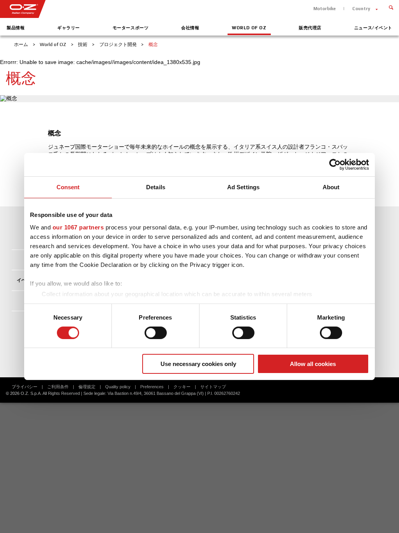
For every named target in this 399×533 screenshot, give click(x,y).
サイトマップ (213, 386)
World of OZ (249, 27)
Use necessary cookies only (198, 364)
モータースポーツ (131, 27)
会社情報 (190, 27)
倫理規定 (86, 386)
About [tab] (331, 187)
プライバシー (24, 386)
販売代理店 (310, 27)
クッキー (182, 386)
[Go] (391, 7)
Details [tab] (155, 187)
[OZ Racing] (100, 9)
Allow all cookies (313, 364)
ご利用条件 (58, 386)
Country (361, 8)
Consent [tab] (68, 187)
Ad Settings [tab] (243, 187)
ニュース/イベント (373, 27)
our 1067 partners (78, 227)
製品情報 (16, 27)
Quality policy (118, 386)
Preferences (152, 386)
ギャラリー (68, 27)
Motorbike (324, 8)
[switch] (156, 333)
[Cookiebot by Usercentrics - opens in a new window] (335, 165)
